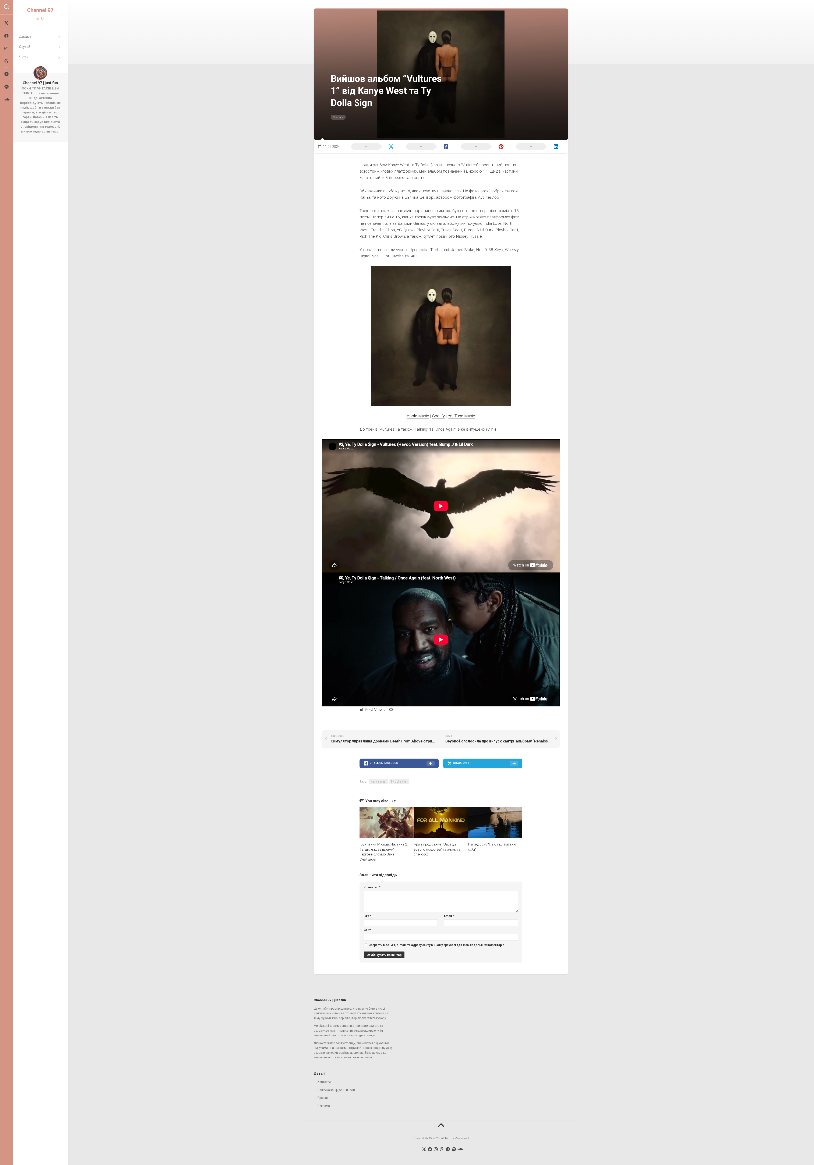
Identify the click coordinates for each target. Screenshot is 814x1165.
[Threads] (6, 61)
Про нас (323, 1097)
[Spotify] (6, 87)
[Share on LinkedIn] (536, 146)
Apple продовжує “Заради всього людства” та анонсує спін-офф (437, 849)
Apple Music (418, 415)
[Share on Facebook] (426, 146)
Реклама (324, 1106)
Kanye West (378, 781)
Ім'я (367, 916)
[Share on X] (371, 146)
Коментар (372, 887)
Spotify (438, 415)
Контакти (324, 1082)
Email (449, 916)
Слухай (24, 47)
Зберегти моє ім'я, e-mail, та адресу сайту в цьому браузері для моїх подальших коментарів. (437, 945)
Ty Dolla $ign (399, 781)
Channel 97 (40, 10)
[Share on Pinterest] (481, 146)
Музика (338, 117)
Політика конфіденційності (336, 1090)
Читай (23, 57)
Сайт (367, 930)
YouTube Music (461, 415)
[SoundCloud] (6, 99)
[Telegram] (6, 74)
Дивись (25, 37)
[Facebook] (6, 36)
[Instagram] (6, 48)
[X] (6, 23)
